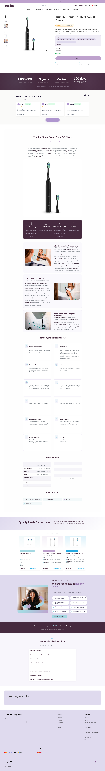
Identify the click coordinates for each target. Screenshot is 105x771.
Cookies (86, 730)
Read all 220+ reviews (52, 120)
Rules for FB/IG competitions (92, 732)
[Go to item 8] (6, 50)
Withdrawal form (89, 740)
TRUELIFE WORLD (78, 5)
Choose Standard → (34, 568)
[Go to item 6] (6, 41)
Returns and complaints (90, 722)
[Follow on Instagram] (8, 762)
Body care (56, 9)
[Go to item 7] (6, 46)
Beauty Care (66, 9)
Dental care (38, 9)
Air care (75, 9)
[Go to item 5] (6, 36)
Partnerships (88, 737)
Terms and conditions (90, 725)
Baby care (29, 9)
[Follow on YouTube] (11, 762)
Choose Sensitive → (57, 568)
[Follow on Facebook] (5, 762)
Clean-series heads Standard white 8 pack (86, 39)
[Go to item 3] (6, 26)
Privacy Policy (88, 727)
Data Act (87, 735)
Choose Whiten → (81, 568)
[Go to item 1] (6, 17)
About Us (87, 5)
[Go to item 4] (6, 31)
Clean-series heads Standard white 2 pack (66, 39)
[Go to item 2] (6, 21)
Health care (48, 9)
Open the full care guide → (60, 616)
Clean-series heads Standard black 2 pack (66, 41)
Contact (86, 720)
